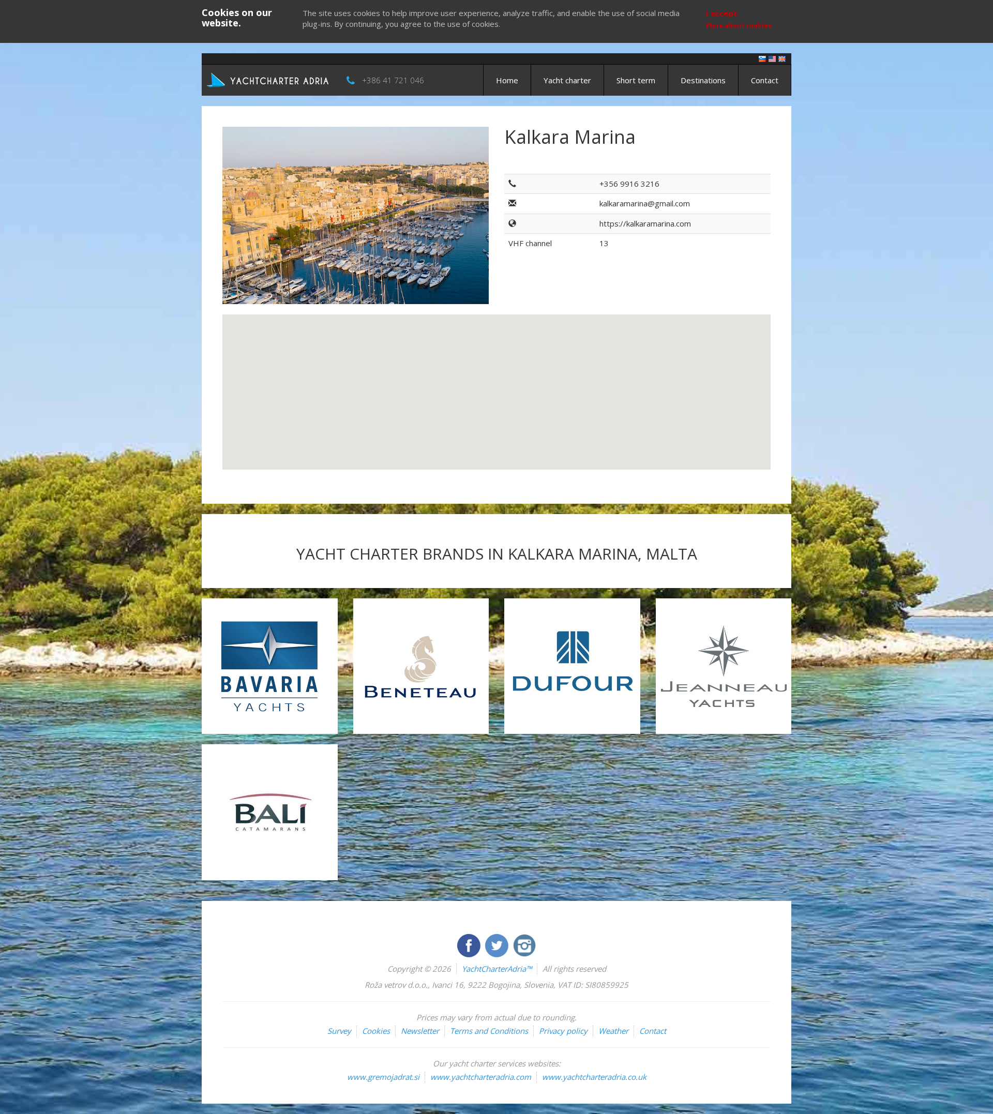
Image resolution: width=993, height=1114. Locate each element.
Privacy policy (563, 1031)
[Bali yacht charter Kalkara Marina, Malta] (270, 812)
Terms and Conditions (489, 1031)
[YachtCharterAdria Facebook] (470, 944)
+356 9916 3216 (629, 183)
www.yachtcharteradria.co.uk (594, 1077)
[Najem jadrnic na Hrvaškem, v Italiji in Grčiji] (762, 58)
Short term (635, 80)
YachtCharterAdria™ (497, 969)
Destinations (703, 80)
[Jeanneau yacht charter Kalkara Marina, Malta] (724, 666)
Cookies (376, 1031)
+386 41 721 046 (393, 80)
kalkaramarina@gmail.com (644, 203)
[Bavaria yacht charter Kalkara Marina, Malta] (270, 666)
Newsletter (420, 1031)
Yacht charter (567, 80)
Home (507, 80)
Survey (339, 1031)
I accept (722, 13)
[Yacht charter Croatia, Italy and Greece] (772, 58)
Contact (764, 80)
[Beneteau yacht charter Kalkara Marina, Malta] (421, 666)
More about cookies (739, 25)
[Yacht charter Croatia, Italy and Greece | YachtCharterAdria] (269, 79)
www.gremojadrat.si (383, 1077)
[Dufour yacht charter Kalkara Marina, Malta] (572, 666)
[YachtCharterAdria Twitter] (497, 944)
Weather (613, 1031)
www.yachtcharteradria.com (480, 1077)
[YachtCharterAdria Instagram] (524, 944)
